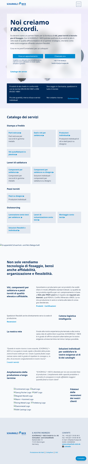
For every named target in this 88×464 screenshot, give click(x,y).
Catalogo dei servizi (18, 71)
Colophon (49, 452)
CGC (56, 452)
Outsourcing (73, 98)
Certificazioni (50, 306)
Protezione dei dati (37, 452)
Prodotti (39, 306)
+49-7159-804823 (60, 61)
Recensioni (11, 322)
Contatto (81, 458)
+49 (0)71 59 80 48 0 (72, 436)
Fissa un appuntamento (28, 56)
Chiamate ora (60, 56)
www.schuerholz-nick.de (71, 444)
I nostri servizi (13, 362)
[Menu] (78, 4)
